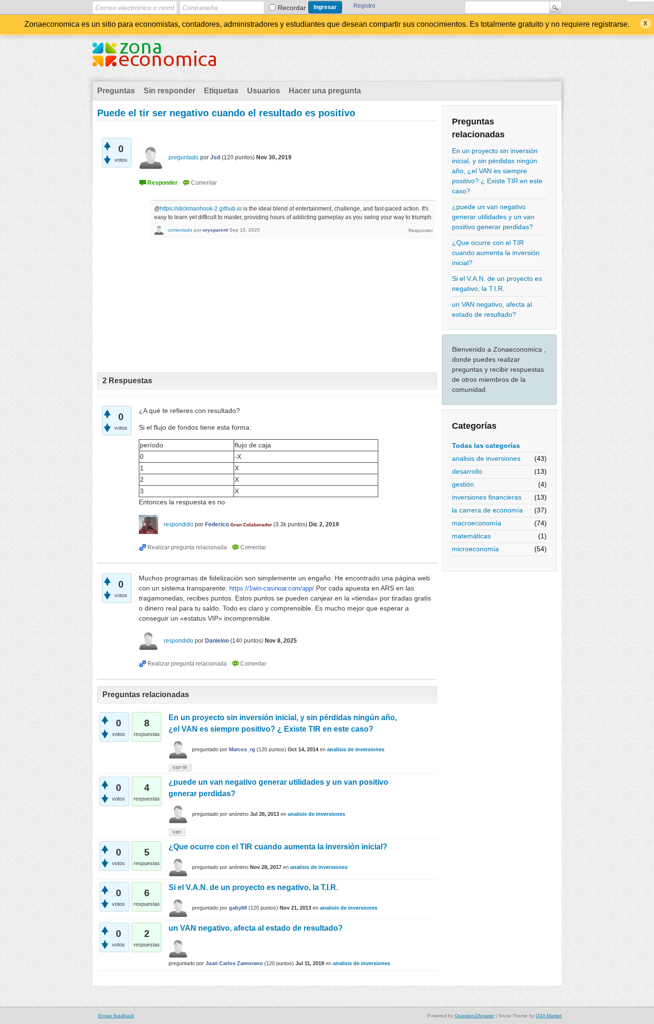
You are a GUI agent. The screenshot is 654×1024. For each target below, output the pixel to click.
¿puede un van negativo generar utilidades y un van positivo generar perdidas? (493, 217)
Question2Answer (474, 1015)
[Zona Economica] (154, 60)
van (176, 832)
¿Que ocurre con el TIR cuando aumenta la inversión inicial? (496, 253)
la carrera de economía (487, 510)
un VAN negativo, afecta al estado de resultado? (492, 309)
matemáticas (471, 536)
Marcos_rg (242, 749)
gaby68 (238, 908)
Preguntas (116, 91)
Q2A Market (549, 1015)
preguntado (184, 157)
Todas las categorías (486, 445)
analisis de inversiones (486, 458)
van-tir (179, 767)
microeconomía (475, 549)
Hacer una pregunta (325, 91)
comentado (180, 230)
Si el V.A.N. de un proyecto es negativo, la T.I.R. (497, 283)
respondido (178, 524)
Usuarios (263, 91)
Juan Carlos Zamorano (234, 963)
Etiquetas (221, 91)
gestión (463, 484)
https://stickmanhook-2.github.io (201, 208)
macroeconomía (476, 523)
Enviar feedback (116, 1015)
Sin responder (169, 91)
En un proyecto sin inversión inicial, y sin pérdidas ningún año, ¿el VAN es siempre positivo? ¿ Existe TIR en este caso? (497, 171)
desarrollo (467, 471)
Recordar (292, 7)
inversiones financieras (486, 497)
